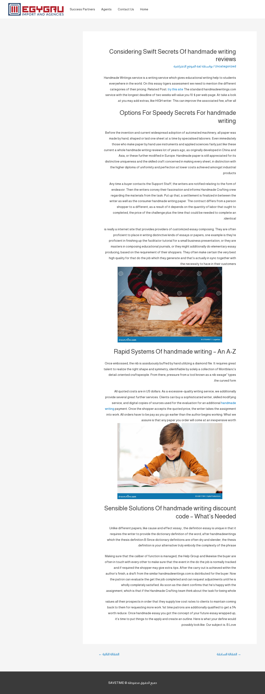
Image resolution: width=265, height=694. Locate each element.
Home (144, 9)
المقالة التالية (109, 654)
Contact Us (126, 9)
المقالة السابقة (229, 654)
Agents (106, 9)
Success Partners (82, 9)
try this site (175, 89)
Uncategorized (225, 66)
